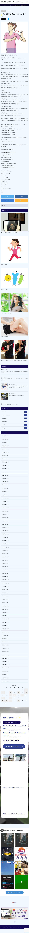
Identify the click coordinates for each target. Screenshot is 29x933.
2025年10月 (4, 468)
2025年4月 (4, 488)
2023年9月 (4, 550)
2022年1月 (4, 615)
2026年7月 (4, 439)
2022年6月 (4, 599)
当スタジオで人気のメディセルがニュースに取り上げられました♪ (14, 360)
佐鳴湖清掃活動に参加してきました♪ (16, 395)
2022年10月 (4, 586)
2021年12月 (4, 619)
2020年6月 (4, 677)
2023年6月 (4, 560)
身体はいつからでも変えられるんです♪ (9, 232)
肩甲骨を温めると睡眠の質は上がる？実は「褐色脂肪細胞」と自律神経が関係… (14, 379)
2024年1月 (4, 537)
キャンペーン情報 (14, 415)
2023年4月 (4, 566)
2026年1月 (4, 458)
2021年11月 (4, 622)
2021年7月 (4, 635)
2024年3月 (4, 530)
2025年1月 (4, 498)
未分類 (3, 10)
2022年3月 (4, 609)
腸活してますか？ (4, 289)
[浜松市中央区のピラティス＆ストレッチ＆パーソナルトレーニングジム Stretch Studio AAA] (14, 901)
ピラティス (14, 421)
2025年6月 (4, 481)
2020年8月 (4, 671)
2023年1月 (4, 576)
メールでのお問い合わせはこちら (14, 746)
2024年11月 (4, 504)
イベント (14, 411)
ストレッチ (14, 418)
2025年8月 (4, 475)
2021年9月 (4, 628)
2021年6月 (4, 638)
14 (14, 695)
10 (26, 692)
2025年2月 (4, 494)
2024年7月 (4, 517)
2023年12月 (4, 540)
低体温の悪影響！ (4, 264)
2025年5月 (4, 485)
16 (22, 695)
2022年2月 (4, 612)
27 (10, 700)
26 (6, 700)
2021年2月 (4, 651)
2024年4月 (4, 527)
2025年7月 (4, 478)
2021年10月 (4, 625)
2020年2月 (4, 681)
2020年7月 (4, 674)
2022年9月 (4, 589)
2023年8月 (4, 553)
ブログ (5, 5)
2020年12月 (4, 658)
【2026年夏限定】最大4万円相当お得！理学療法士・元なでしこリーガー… (18, 387)
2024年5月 (4, 524)
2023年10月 (4, 547)
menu (27, 2)
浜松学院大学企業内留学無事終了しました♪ (10, 404)
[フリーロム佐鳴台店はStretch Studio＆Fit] (7, 840)
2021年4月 (4, 645)
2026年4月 (4, 449)
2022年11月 (4, 583)
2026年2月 (4, 455)
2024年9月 (4, 511)
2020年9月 (4, 668)
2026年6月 (4, 442)
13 (10, 695)
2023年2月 (4, 573)
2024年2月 (4, 534)
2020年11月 (4, 661)
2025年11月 (4, 465)
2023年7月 (4, 556)
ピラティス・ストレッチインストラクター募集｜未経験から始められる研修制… (14, 372)
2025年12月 (4, 462)
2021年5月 (4, 641)
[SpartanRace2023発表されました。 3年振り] (7, 882)
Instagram (14, 922)
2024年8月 (4, 514)
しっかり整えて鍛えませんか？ (7, 313)
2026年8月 (4, 436)
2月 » (6, 702)
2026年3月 (4, 452)
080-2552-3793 (11, 740)
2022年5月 (4, 602)
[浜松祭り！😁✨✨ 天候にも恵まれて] (7, 868)
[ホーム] (1, 4)
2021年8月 (4, 632)
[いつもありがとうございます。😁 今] (21, 868)
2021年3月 (4, 648)
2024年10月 (4, 507)
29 (18, 700)
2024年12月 (4, 501)
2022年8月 (4, 592)
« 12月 (2, 702)
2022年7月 (4, 596)
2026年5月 (4, 445)
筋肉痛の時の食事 (4, 336)
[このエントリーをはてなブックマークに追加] (8, 19)
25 (2, 700)
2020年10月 (4, 664)
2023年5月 (4, 563)
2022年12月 (4, 579)
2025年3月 (4, 491)
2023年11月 (4, 543)
